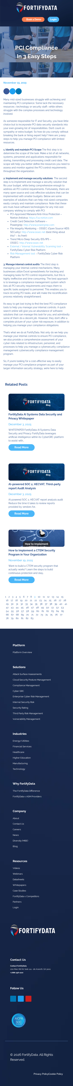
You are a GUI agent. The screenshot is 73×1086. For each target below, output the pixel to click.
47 (32, 607)
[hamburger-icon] (6, 19)
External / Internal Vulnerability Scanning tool (35, 246)
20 (26, 600)
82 (27, 618)
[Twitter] (21, 999)
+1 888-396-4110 (16, 973)
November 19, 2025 (20, 560)
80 (17, 618)
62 (47, 611)
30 (12, 604)
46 (27, 607)
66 (7, 614)
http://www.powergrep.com (39, 225)
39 (55, 604)
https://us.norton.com (41, 217)
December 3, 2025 (19, 424)
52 (57, 607)
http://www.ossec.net (33, 232)
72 (37, 614)
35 (36, 604)
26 (55, 600)
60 (37, 611)
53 (62, 607)
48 (37, 607)
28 (64, 600)
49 (42, 607)
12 (48, 596)
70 (27, 614)
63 (52, 611)
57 (22, 611)
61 (43, 611)
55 (12, 611)
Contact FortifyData (18, 966)
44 (17, 607)
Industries (19, 733)
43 (12, 607)
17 (12, 600)
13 (53, 596)
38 (51, 604)
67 (12, 614)
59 (32, 611)
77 (61, 614)
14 (57, 596)
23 (40, 600)
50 (47, 607)
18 (16, 600)
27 (60, 600)
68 (17, 614)
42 (7, 607)
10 (39, 596)
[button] (6, 91)
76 (56, 614)
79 (12, 618)
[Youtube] (28, 999)
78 (7, 618)
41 (66, 604)
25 (50, 600)
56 (17, 611)
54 (7, 611)
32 (22, 604)
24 (45, 600)
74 (46, 614)
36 (41, 604)
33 (26, 604)
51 (52, 607)
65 (62, 611)
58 (27, 611)
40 (60, 604)
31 (17, 604)
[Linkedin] (13, 999)
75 (51, 614)
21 (31, 600)
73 (42, 614)
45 (22, 607)
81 (22, 618)
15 (62, 596)
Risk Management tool (22, 253)
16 (7, 600)
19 (21, 600)
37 (46, 604)
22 (35, 600)
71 (32, 614)
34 (31, 604)
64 (57, 611)
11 (44, 596)
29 (7, 604)
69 (22, 614)
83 (32, 618)
